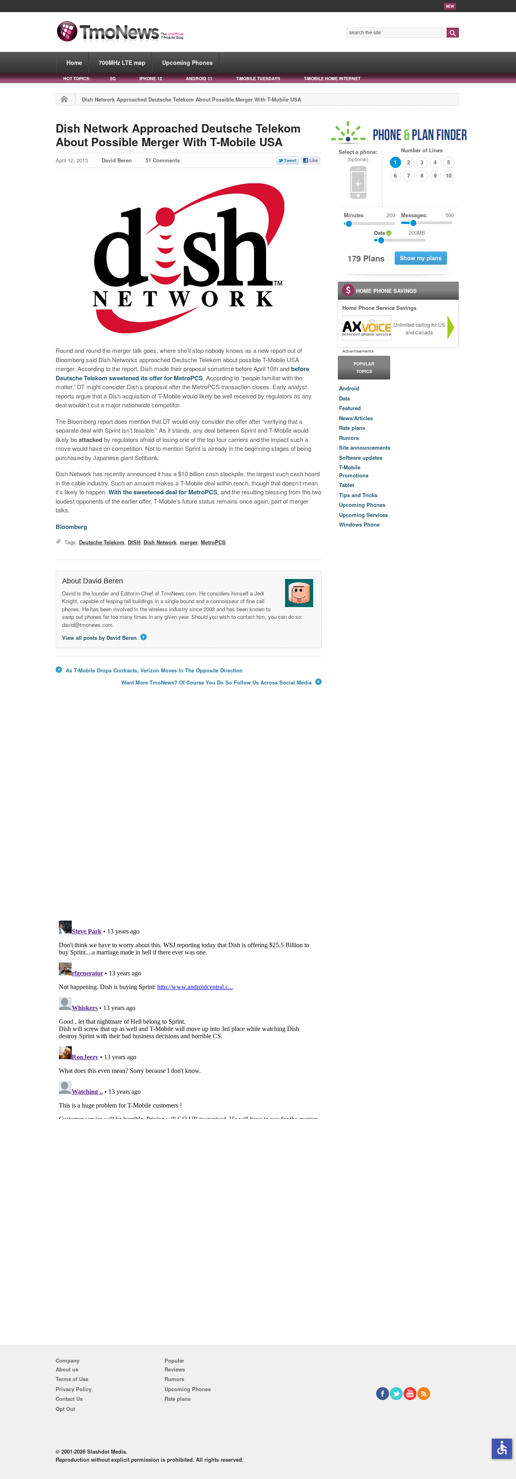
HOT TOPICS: (76, 78)
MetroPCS (213, 542)
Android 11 (199, 78)
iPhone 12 (150, 78)
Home (74, 62)
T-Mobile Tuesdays (258, 78)
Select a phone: (358, 155)
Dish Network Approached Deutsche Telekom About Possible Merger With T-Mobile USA (178, 135)
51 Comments (163, 160)
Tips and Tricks (358, 495)
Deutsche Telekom (102, 542)
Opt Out (65, 1409)
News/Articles (356, 418)
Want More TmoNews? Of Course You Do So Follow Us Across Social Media (220, 682)
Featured (350, 408)
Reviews (174, 1369)
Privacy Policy (74, 1389)
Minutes (354, 215)
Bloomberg (71, 526)
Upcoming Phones (187, 62)
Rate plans (352, 427)
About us (67, 1369)
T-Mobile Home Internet (332, 78)
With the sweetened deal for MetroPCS (162, 491)
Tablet (346, 485)
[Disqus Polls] (189, 808)
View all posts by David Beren (104, 637)
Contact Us (69, 1398)
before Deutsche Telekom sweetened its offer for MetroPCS (182, 373)
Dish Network (160, 542)
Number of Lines (422, 150)
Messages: (427, 215)
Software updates (360, 457)
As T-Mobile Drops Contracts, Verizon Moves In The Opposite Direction (149, 670)
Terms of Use (72, 1379)
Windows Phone (359, 524)
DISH (134, 542)
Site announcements (364, 447)
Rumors (349, 438)
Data (344, 398)
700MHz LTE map (122, 62)
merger (189, 542)
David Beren (117, 160)
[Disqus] (189, 1018)
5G (113, 78)
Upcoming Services (363, 515)
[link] (366, 328)
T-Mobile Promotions (353, 471)
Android (349, 388)
